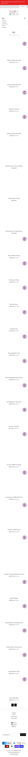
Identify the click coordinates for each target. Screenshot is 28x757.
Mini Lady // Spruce (14, 304)
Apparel (4, 22)
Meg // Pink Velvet (14, 598)
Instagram (14, 724)
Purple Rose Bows (17, 750)
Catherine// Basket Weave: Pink (14, 84)
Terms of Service (14, 716)
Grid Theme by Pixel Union (14, 752)
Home (10, 35)
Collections (14, 35)
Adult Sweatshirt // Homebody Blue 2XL (14, 622)
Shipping (14, 713)
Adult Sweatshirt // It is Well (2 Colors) (14, 231)
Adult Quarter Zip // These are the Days (14, 166)
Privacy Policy (14, 718)
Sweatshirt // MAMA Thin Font (14, 529)
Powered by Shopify (14, 754)
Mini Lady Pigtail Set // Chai (14, 353)
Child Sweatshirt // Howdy (14, 198)
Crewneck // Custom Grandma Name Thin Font (14, 574)
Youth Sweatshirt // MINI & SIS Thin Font (14, 497)
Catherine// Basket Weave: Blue (14, 60)
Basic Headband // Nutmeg (14, 255)
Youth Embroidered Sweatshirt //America (14, 377)
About (3, 25)
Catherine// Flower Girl (14, 109)
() (23, 6)
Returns (14, 714)
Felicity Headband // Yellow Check (14, 402)
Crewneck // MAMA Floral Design (14, 464)
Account (4, 27)
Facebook (15, 722)
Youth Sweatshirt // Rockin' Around (14, 647)
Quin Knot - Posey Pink (14, 426)
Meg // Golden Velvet (14, 698)
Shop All (4, 20)
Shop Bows (5, 24)
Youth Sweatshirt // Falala (14, 671)
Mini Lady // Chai (14, 328)
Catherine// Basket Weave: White (14, 133)
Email (14, 726)
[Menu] (3, 18)
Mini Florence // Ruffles (14, 280)
